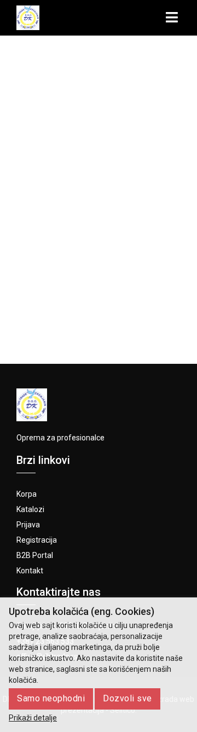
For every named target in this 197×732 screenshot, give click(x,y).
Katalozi (30, 509)
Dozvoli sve (127, 698)
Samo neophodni (51, 698)
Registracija (36, 540)
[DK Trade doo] (27, 18)
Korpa (26, 494)
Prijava (28, 524)
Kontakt (29, 570)
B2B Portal (34, 555)
